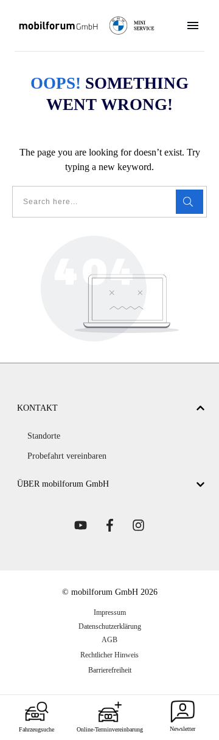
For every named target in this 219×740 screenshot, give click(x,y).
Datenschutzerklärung (109, 626)
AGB (109, 640)
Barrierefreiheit (109, 670)
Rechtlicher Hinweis (109, 655)
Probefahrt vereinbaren (66, 456)
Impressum (110, 612)
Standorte (43, 435)
